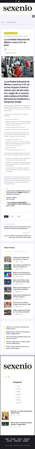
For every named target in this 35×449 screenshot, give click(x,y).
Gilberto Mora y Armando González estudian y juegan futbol (18, 332)
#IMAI (20, 192)
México (19, 216)
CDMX (12, 216)
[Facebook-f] (16, 1)
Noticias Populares (11, 22)
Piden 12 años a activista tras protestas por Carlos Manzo (18, 347)
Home (2, 22)
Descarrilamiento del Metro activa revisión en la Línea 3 (18, 337)
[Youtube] (9, 377)
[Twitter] (19, 1)
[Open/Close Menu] (33, 16)
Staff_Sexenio (12, 50)
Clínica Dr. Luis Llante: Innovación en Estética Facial (17, 327)
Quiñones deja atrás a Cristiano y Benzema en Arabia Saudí (18, 342)
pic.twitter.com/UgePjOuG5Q (18, 202)
